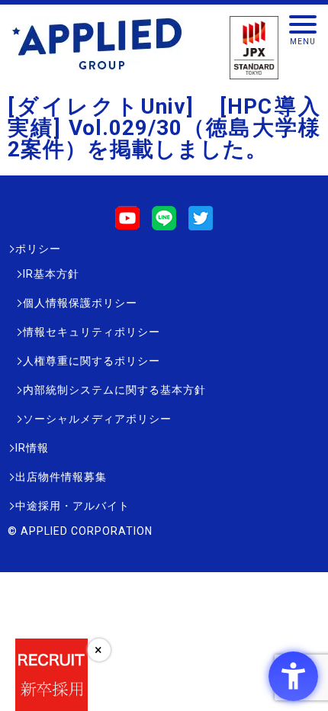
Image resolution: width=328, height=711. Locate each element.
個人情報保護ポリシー (80, 303)
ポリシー (38, 249)
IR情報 (32, 448)
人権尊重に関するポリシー (91, 361)
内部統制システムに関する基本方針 (114, 390)
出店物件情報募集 (61, 477)
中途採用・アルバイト (72, 506)
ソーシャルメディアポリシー (97, 419)
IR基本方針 (51, 274)
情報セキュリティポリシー (91, 332)
